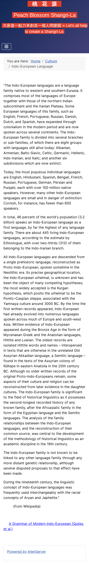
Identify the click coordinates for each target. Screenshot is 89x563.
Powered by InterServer (26, 551)
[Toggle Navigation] (6, 46)
